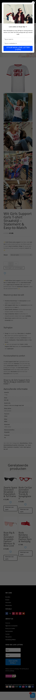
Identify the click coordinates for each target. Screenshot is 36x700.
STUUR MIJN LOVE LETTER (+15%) (18, 48)
